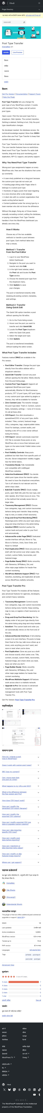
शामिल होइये (26, 1046)
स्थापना (6, 71)
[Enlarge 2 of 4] (38, 712)
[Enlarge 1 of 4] (18, 712)
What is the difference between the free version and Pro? (14, 793)
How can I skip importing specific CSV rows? (11, 831)
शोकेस (24, 1029)
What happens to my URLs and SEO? (16, 786)
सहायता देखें (20, 917)
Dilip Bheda (10, 890)
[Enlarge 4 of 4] (38, 730)
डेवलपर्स (4, 1054)
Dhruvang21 (10, 897)
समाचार (4, 1032)
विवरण (6, 60)
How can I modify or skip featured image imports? (12, 855)
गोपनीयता (5, 1040)
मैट (4, 1068)
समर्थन (6, 82)
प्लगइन (25, 1036)
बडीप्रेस (5, 1075)
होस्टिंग (4, 1036)
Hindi (9, 1085)
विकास (6, 76)
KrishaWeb (6, 47)
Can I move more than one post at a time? (10, 779)
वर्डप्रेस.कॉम (7, 1064)
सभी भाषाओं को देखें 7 (35, 950)
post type (37, 959)
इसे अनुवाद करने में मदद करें (33, 15)
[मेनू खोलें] (39, 3)
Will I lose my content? (11, 772)
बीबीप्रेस (5, 1072)
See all (38, 1000)
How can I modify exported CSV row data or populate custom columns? (16, 823)
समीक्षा (6, 66)
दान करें (26, 1054)
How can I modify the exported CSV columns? (11, 815)
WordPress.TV (8, 1057)
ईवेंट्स (24, 1050)
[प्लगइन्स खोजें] (24, 22)
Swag (26, 1057)
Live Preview (17, 52)
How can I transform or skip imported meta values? (12, 847)
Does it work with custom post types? (17, 765)
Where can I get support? (12, 862)
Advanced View (8, 965)
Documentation (22, 94)
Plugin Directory (7, 9)
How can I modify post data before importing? (11, 839)
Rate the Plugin (9, 97)
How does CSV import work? (13, 801)
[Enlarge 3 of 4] (18, 723)
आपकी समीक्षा (6, 1000)
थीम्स (24, 1032)
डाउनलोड (6, 52)
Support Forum (34, 94)
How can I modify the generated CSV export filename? (14, 807)
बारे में (3, 1029)
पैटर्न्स (24, 1040)
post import (36, 955)
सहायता (4, 1050)
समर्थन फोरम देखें (7, 1016)
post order (29, 959)
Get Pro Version (8, 94)
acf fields (28, 955)
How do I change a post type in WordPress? (11, 758)
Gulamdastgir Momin (14, 904)
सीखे (3, 1046)
